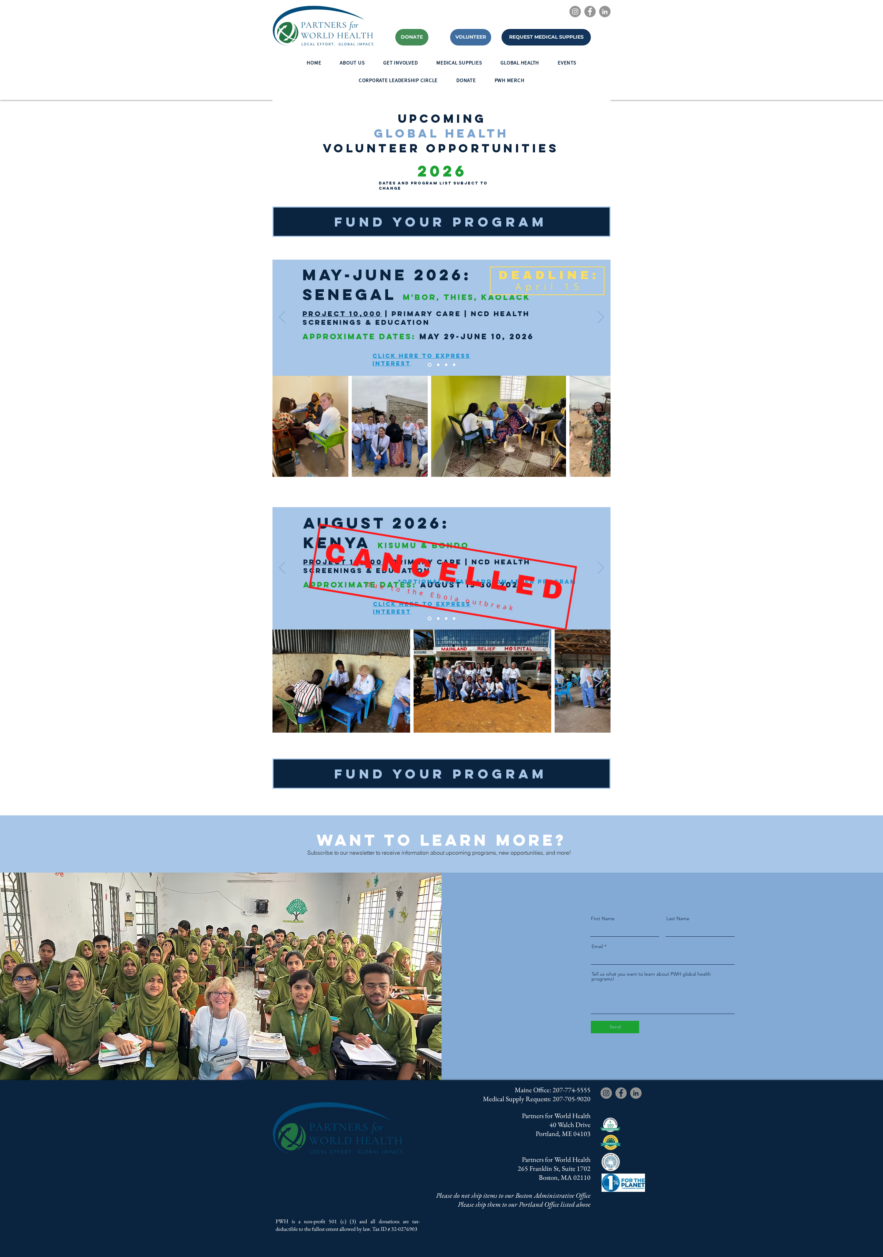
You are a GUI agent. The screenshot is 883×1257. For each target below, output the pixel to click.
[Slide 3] (446, 365)
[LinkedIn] (605, 11)
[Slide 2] (438, 365)
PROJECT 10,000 (342, 313)
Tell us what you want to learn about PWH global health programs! (651, 976)
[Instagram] (575, 11)
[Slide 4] (454, 365)
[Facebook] (590, 11)
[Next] (601, 317)
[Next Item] (599, 426)
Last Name (677, 918)
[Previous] (282, 317)
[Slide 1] (429, 365)
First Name (603, 918)
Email (597, 946)
